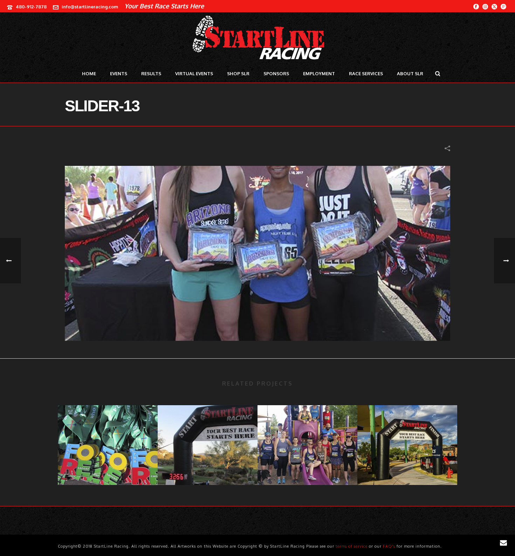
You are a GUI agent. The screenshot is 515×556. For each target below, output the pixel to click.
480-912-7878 (31, 6)
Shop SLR (238, 73)
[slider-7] (208, 433)
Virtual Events (194, 73)
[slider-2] (108, 433)
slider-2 (108, 466)
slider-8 (307, 466)
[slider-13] (257, 253)
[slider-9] (407, 433)
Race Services (366, 73)
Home (89, 73)
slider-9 (407, 466)
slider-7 (207, 466)
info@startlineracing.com (90, 6)
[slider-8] (307, 433)
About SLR (410, 73)
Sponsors (276, 73)
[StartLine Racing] (258, 38)
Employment (319, 73)
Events (118, 73)
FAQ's (389, 546)
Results (151, 73)
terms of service (352, 546)
